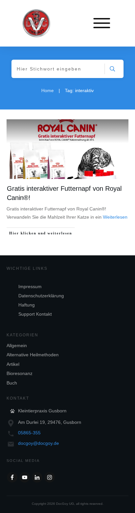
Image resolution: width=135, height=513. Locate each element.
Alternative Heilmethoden (33, 354)
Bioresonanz (19, 373)
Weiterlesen (115, 217)
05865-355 (29, 432)
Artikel (13, 364)
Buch (12, 382)
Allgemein (17, 345)
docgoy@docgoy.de (38, 443)
